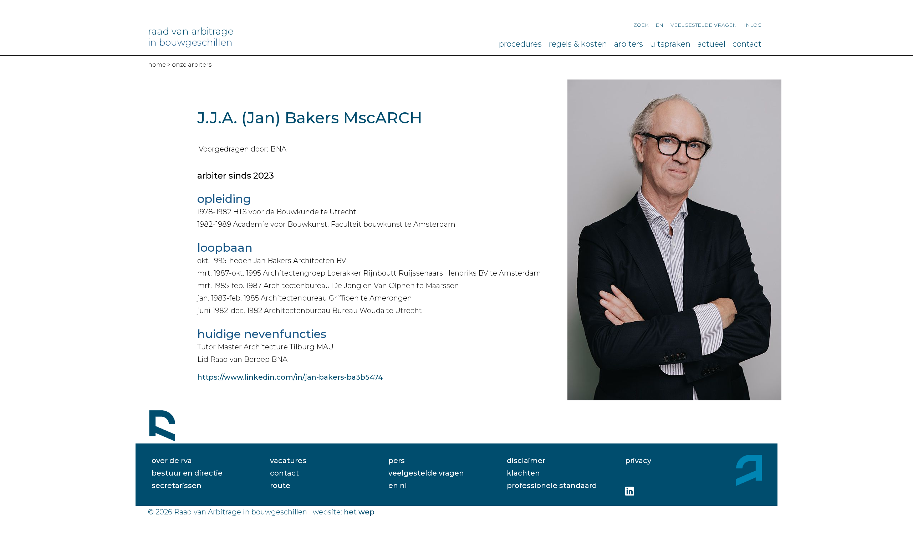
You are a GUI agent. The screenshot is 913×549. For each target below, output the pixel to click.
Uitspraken (670, 44)
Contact (747, 44)
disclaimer (526, 460)
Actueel (711, 44)
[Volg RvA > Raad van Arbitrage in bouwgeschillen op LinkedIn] (629, 491)
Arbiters (628, 44)
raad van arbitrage (190, 37)
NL (403, 485)
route (280, 485)
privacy (638, 460)
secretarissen (177, 485)
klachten (523, 473)
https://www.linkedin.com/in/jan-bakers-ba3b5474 (290, 377)
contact (284, 473)
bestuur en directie (187, 473)
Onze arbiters (191, 64)
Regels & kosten (578, 44)
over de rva (172, 460)
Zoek (640, 24)
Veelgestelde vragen (703, 24)
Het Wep (359, 512)
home (157, 64)
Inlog (752, 24)
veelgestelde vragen (426, 473)
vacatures (288, 460)
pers (396, 460)
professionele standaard (552, 485)
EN (659, 24)
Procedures (520, 44)
